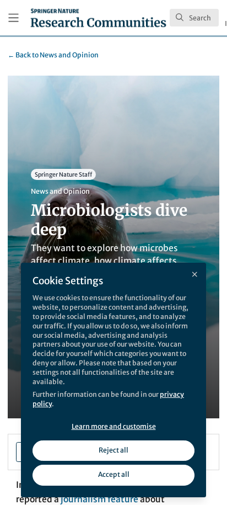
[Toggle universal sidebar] (13, 17)
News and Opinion (53, 55)
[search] (194, 17)
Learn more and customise (114, 426)
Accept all (113, 474)
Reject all (113, 450)
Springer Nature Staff (63, 174)
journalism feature (99, 499)
